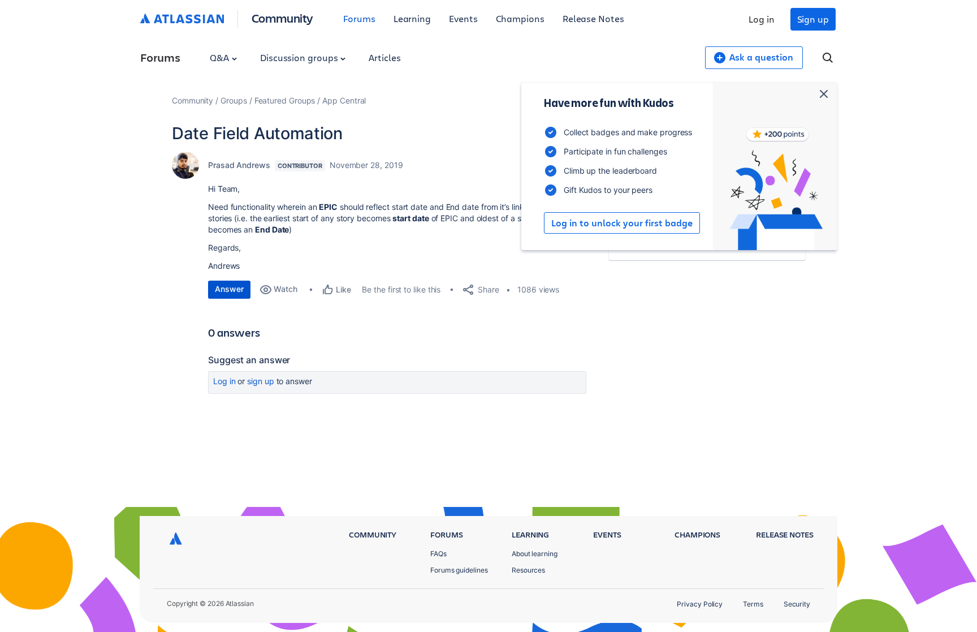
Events (463, 18)
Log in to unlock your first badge (622, 223)
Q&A (220, 57)
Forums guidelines (459, 570)
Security (797, 604)
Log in (762, 19)
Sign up (813, 19)
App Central (344, 100)
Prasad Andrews (239, 165)
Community (282, 18)
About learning (534, 553)
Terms (753, 604)
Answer (229, 289)
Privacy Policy (700, 604)
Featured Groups (284, 100)
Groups (234, 100)
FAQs (438, 553)
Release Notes (593, 18)
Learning (412, 18)
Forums (359, 18)
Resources (528, 570)
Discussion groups (300, 57)
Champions (520, 18)
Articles (384, 57)
